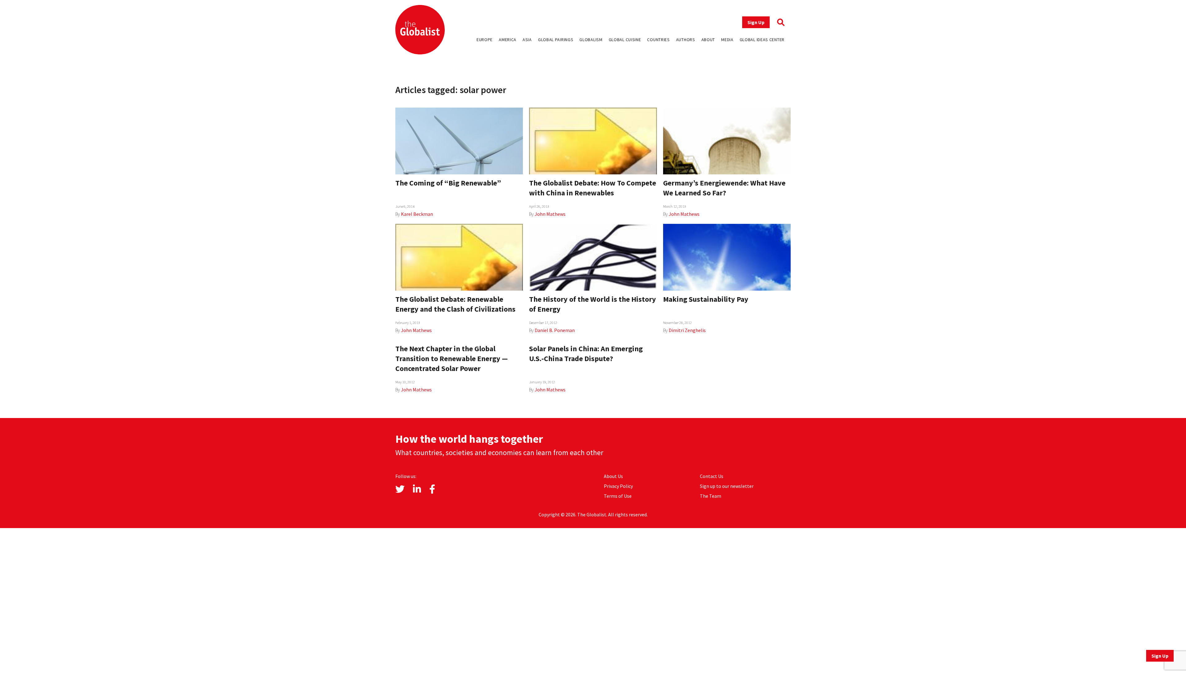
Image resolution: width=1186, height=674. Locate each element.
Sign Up (755, 22)
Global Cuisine (625, 39)
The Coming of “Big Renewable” (448, 183)
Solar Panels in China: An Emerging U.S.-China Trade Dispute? (586, 353)
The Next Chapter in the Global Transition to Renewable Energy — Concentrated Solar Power (451, 358)
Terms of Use (618, 496)
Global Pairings (556, 39)
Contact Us (711, 476)
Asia (527, 39)
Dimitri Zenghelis (687, 330)
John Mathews (550, 214)
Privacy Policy (618, 486)
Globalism (590, 39)
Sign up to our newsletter (727, 486)
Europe (485, 39)
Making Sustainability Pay (705, 299)
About (708, 39)
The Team (710, 496)
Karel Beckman (417, 214)
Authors (685, 39)
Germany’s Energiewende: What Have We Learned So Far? (724, 188)
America (507, 39)
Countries (658, 39)
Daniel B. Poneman (555, 330)
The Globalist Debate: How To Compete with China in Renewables (592, 188)
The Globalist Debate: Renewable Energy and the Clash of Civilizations (455, 304)
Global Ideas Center (762, 39)
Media (727, 39)
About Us (613, 476)
